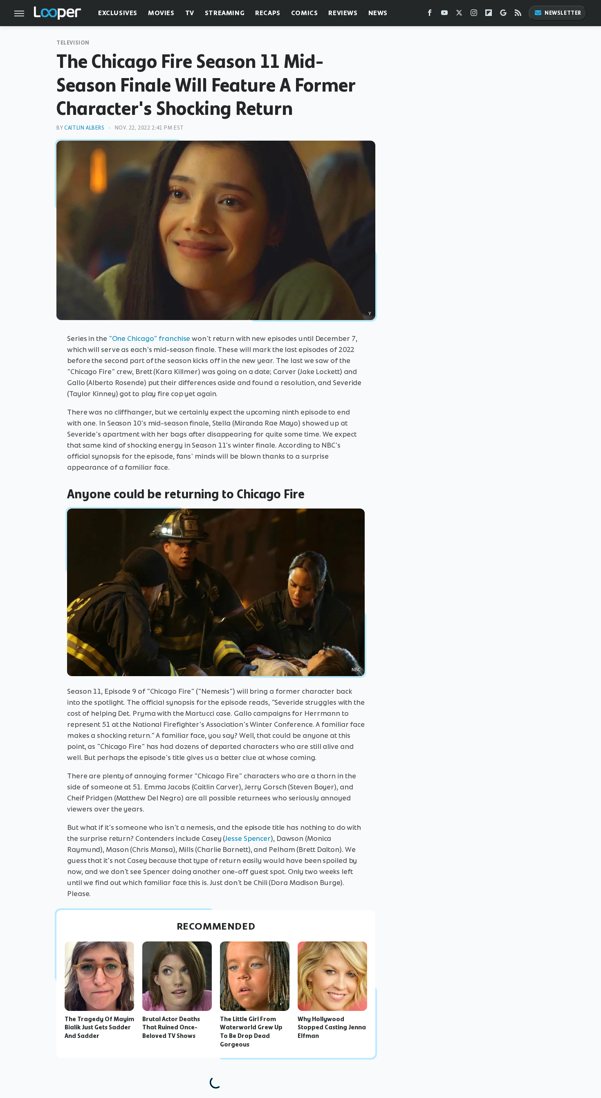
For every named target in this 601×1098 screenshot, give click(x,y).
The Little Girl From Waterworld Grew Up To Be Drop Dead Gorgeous (251, 1032)
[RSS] (518, 14)
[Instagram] (474, 14)
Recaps (267, 13)
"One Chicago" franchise (150, 338)
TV (189, 13)
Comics (304, 13)
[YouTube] (444, 14)
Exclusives (117, 13)
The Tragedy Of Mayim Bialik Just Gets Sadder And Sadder (99, 1027)
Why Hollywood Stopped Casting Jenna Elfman (332, 1027)
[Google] (503, 14)
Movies (161, 13)
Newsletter (563, 12)
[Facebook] (430, 14)
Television (73, 42)
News (378, 13)
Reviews (342, 13)
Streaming (224, 13)
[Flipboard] (488, 14)
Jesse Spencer (248, 838)
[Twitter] (459, 14)
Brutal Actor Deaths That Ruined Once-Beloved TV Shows (171, 1027)
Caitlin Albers (84, 127)
